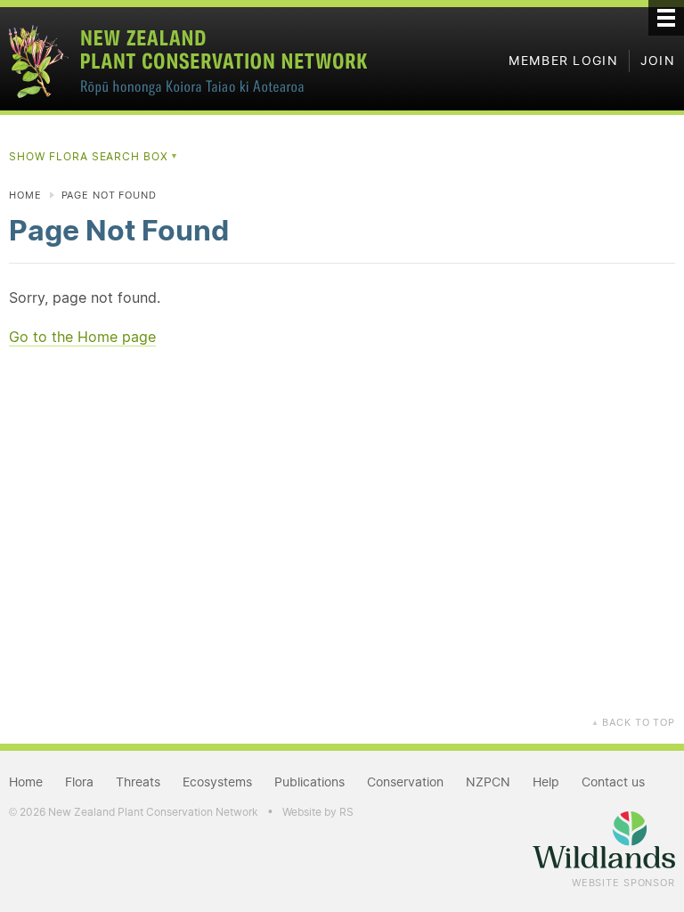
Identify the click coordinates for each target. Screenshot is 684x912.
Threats (138, 782)
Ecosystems (217, 782)
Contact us (613, 782)
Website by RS (318, 811)
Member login (563, 61)
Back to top (633, 722)
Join (657, 61)
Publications (309, 782)
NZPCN (488, 782)
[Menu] (666, 18)
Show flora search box (94, 156)
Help (546, 782)
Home (25, 195)
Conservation (405, 782)
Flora (79, 782)
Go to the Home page (82, 337)
